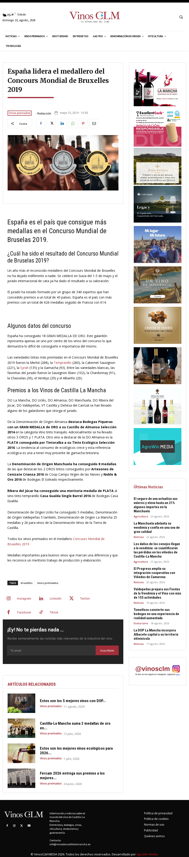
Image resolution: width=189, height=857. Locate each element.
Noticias (139, 537)
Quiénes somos (154, 836)
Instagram (24, 598)
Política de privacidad (158, 813)
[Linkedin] (62, 123)
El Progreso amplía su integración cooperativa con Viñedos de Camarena (154, 573)
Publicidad (151, 830)
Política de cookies (156, 819)
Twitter (85, 598)
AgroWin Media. (147, 854)
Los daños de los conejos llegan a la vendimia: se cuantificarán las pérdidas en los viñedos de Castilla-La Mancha (157, 550)
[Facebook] (40, 123)
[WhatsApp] (72, 123)
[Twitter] (51, 123)
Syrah (24, 367)
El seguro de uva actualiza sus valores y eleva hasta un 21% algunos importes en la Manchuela (155, 505)
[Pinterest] (83, 123)
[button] (181, 17)
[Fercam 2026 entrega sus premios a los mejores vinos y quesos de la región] (21, 778)
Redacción (44, 113)
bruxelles (26, 583)
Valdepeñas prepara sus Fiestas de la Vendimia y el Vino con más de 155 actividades (157, 593)
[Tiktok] (41, 612)
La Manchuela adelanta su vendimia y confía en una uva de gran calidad (157, 527)
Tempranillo (62, 362)
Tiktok (54, 612)
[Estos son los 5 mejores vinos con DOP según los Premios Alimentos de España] (21, 703)
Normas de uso (154, 825)
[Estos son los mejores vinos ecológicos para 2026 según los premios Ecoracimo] (21, 753)
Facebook (24, 612)
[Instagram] (8, 598)
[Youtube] (29, 825)
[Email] (93, 123)
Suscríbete (107, 650)
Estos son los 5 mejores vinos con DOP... (73, 700)
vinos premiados (47, 583)
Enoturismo (141, 623)
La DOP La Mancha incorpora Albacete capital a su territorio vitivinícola (156, 634)
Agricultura (141, 516)
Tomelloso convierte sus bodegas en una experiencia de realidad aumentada (156, 614)
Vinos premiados (19, 113)
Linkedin (56, 598)
